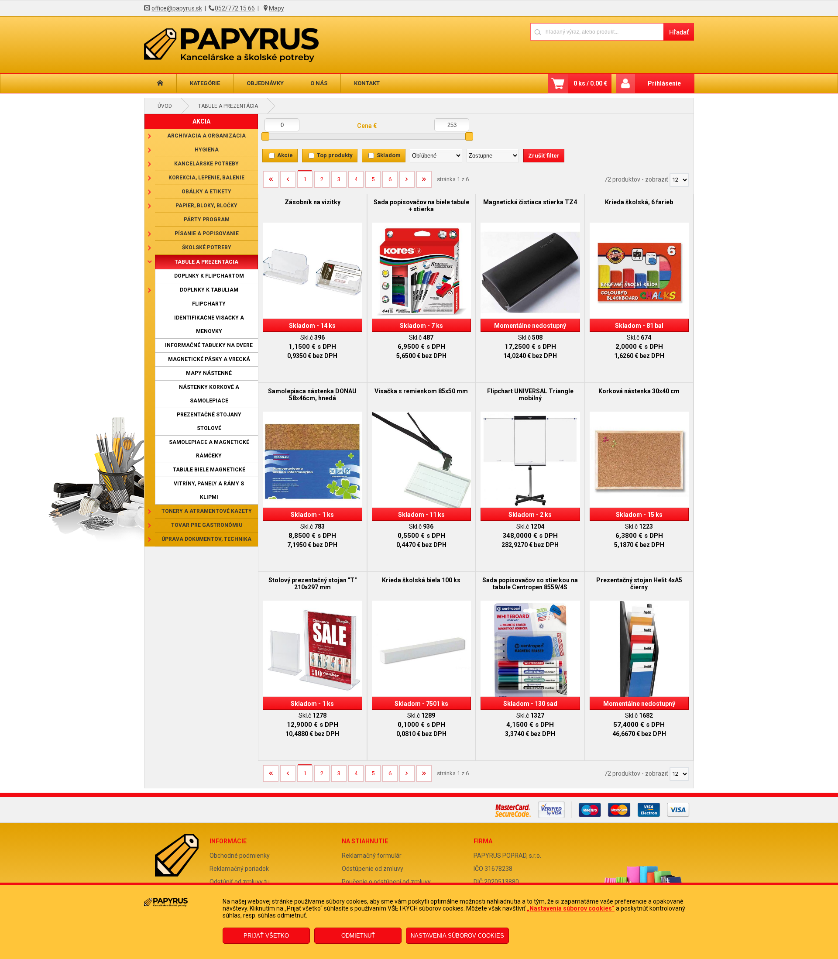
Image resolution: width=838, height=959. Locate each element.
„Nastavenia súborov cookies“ (571, 908)
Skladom (389, 155)
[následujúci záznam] (407, 182)
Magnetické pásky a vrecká (209, 359)
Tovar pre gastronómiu (206, 525)
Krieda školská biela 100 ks (421, 580)
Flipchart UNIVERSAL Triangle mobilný (530, 395)
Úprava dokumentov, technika (206, 539)
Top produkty (335, 155)
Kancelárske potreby (206, 164)
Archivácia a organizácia (206, 136)
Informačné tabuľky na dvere (209, 345)
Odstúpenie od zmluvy (372, 868)
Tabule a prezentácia (228, 106)
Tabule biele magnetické (209, 470)
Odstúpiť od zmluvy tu (240, 881)
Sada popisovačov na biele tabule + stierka (421, 206)
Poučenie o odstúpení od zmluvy (386, 881)
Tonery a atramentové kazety (206, 511)
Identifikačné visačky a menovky (209, 324)
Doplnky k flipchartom (209, 276)
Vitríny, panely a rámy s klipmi (209, 490)
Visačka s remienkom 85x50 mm (421, 391)
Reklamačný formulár (372, 855)
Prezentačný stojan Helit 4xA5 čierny (639, 584)
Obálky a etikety (206, 192)
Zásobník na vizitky (312, 202)
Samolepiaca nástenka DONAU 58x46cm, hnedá (312, 395)
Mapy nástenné (209, 373)
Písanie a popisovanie (207, 233)
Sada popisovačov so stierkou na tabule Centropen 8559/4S (530, 584)
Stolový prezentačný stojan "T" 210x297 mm (312, 584)
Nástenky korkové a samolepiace (209, 394)
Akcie (285, 155)
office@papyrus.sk (176, 8)
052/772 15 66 (235, 8)
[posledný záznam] (424, 182)
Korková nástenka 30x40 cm (639, 391)
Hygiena (207, 150)
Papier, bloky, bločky (206, 206)
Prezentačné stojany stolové (209, 421)
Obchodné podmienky (240, 855)
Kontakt (367, 83)
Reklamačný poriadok (239, 868)
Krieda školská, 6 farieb (639, 202)
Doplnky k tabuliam (209, 290)
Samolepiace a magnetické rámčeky (209, 449)
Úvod (165, 106)
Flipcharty (209, 304)
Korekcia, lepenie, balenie (206, 178)
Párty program (207, 220)
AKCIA (201, 121)
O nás (318, 83)
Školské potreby (206, 247)
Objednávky (265, 83)
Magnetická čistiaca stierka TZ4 (530, 202)
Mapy (276, 8)
